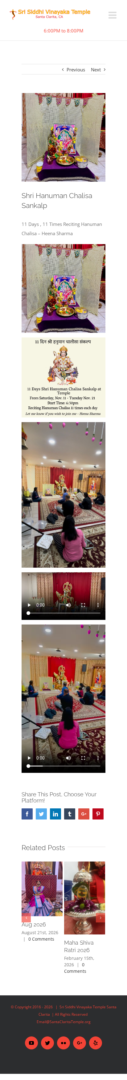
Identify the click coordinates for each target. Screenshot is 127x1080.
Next (96, 69)
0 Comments (41, 939)
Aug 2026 (34, 924)
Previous (76, 69)
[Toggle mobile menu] (113, 15)
